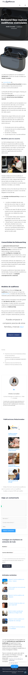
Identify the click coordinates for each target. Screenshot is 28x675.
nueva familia (7, 82)
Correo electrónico (7, 552)
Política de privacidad (6, 669)
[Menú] (25, 5)
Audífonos (19, 26)
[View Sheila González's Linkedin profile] (14, 389)
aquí (22, 327)
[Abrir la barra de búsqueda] (19, 5)
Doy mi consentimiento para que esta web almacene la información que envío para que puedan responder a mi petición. (13, 560)
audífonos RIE (5, 293)
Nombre (4, 546)
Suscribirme (7, 566)
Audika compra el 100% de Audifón (13, 491)
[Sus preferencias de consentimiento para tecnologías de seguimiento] (1, 506)
